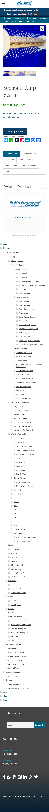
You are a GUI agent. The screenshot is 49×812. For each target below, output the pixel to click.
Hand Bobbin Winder (24, 482)
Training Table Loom (24, 353)
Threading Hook (20, 494)
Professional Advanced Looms (25, 382)
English (10, 14)
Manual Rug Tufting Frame (21, 625)
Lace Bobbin (21, 474)
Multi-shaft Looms (20, 348)
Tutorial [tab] (8, 171)
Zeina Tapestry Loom (27, 317)
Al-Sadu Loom (24, 293)
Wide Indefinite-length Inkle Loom (32, 285)
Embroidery (12, 581)
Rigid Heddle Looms (24, 336)
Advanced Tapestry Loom (28, 329)
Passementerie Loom (23, 387)
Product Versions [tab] (26, 159)
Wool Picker (15, 553)
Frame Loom (23, 313)
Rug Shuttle (20, 470)
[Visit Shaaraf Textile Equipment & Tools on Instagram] (20, 777)
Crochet (11, 613)
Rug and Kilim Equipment (20, 402)
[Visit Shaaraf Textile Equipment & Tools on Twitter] (36, 777)
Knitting (11, 609)
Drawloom (20, 391)
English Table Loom (23, 357)
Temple (16, 498)
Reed (15, 506)
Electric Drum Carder (16, 652)
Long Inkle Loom (25, 277)
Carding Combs (17, 557)
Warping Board (21, 442)
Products (6, 248)
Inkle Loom (23, 274)
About (5, 696)
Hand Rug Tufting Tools (17, 616)
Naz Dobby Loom (22, 395)
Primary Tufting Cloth (19, 629)
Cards (16, 513)
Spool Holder (18, 525)
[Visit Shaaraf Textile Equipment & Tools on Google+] (30, 777)
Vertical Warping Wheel (24, 217)
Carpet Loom (18, 407)
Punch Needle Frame (18, 593)
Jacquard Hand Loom (24, 398)
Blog (5, 692)
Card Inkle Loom (25, 289)
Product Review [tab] (29, 165)
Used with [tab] (9, 159)
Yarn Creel (17, 521)
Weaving (26, 18)
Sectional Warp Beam (24, 446)
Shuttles (17, 458)
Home (5, 244)
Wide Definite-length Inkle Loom (31, 281)
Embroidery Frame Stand (20, 589)
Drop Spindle (16, 569)
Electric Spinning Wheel (20, 577)
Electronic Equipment (14, 672)
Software (9, 680)
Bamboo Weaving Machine (18, 656)
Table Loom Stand (23, 541)
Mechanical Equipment (14, 644)
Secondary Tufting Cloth (20, 633)
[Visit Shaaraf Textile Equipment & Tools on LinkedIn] (25, 777)
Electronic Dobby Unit (16, 676)
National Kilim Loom (21, 414)
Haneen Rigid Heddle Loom (29, 341)
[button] (42, 28)
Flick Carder (15, 549)
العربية (20, 14)
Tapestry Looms (22, 297)
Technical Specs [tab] (29, 154)
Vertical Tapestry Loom (27, 325)
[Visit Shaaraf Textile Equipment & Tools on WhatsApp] (9, 777)
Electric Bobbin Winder (25, 486)
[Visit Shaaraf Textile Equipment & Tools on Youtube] (14, 777)
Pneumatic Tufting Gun (17, 664)
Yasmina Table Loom (24, 360)
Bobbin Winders (20, 478)
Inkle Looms (21, 269)
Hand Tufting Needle (19, 621)
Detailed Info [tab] (11, 154)
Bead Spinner (16, 605)
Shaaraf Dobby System (16, 684)
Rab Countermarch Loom (25, 378)
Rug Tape (14, 636)
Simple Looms (19, 265)
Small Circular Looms (27, 309)
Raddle (16, 510)
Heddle (16, 502)
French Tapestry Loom (27, 333)
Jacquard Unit (13, 668)
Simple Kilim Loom (21, 410)
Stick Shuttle (21, 466)
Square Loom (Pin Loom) (28, 301)
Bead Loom (15, 601)
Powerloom (12, 648)
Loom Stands (18, 533)
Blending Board (17, 565)
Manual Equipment (13, 18)
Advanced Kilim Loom (24, 371)
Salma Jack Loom (22, 375)
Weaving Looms (17, 261)
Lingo (16, 517)
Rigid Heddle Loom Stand (26, 537)
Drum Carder (15, 561)
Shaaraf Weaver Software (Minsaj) (20, 688)
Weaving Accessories (40, 18)
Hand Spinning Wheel (19, 573)
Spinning (11, 545)
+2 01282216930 (10, 754)
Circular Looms (24, 305)
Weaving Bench (19, 529)
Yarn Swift (17, 490)
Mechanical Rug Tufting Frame (25, 430)
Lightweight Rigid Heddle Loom (31, 345)
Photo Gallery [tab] (11, 165)
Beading (11, 597)
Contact (6, 700)
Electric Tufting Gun (16, 660)
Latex (13, 640)
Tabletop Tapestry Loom (28, 321)
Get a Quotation (15, 131)
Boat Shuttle (21, 462)
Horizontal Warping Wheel (26, 454)
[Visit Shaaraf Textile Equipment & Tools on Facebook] (4, 777)
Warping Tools (10, 21)
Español (31, 14)
